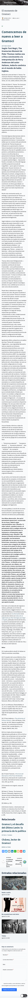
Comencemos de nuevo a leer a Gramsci (14, 36)
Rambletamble (10, 3)
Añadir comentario (8, 969)
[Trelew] (14, 926)
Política (7, 19)
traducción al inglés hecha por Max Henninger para (13, 618)
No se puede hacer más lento (10, 914)
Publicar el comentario (9, 989)
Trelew (4, 936)
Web (4, 964)
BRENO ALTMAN (6, 847)
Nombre (5, 955)
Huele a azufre (6, 892)
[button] (24, 995)
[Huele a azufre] (14, 883)
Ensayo (3, 19)
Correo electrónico (8, 959)
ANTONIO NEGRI (6, 46)
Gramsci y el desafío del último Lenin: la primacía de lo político (14, 827)
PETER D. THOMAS (7, 835)
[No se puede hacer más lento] (14, 905)
